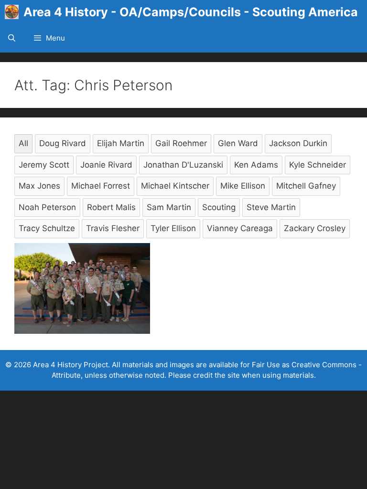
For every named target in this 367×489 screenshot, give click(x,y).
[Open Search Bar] (11, 38)
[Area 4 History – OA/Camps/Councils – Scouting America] (14, 12)
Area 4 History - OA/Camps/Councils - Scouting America (190, 12)
